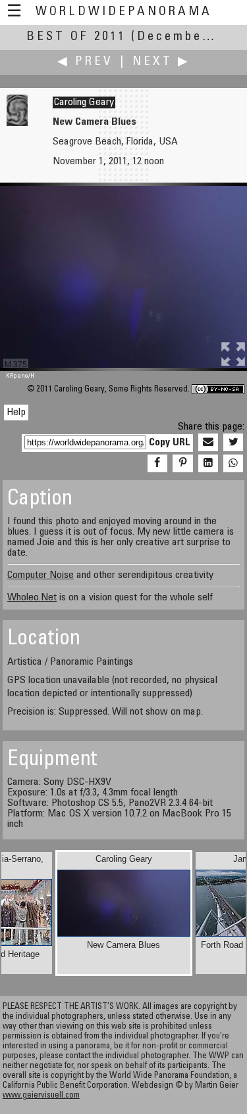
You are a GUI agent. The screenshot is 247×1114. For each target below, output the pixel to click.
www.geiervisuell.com (41, 1096)
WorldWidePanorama (124, 12)
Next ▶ (161, 62)
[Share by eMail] (208, 442)
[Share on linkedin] (208, 463)
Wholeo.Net (32, 597)
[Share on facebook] (157, 463)
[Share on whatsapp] (233, 463)
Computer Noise (40, 575)
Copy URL (169, 442)
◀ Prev (85, 62)
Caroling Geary (84, 102)
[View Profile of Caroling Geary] (17, 123)
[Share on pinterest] (182, 463)
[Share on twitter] (233, 442)
